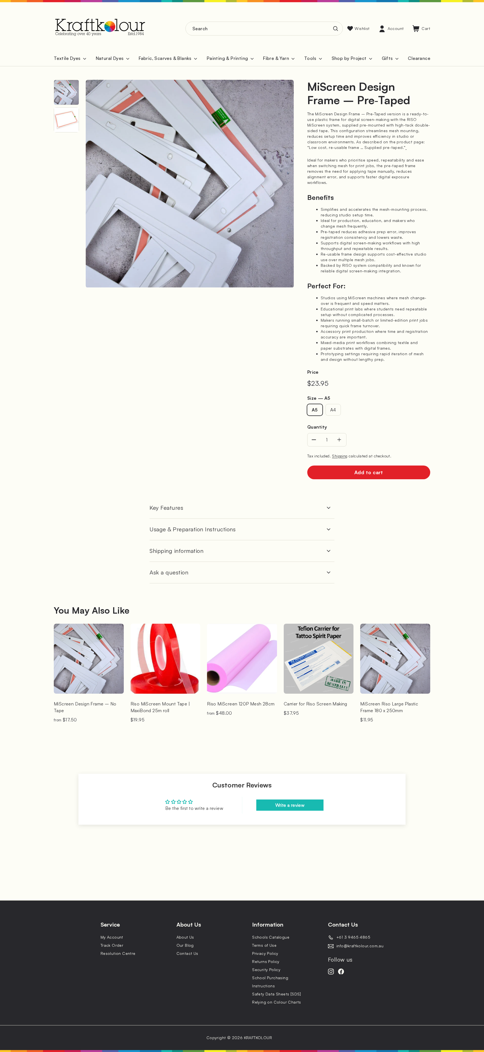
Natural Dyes (110, 58)
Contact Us (187, 953)
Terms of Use (264, 945)
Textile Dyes (68, 58)
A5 (315, 410)
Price (313, 372)
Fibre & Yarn (276, 58)
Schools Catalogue (270, 937)
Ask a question (169, 572)
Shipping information (176, 550)
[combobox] (264, 29)
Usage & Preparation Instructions (193, 529)
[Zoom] (190, 184)
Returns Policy (266, 961)
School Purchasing (270, 977)
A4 (333, 410)
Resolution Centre (118, 953)
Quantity (317, 427)
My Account (112, 937)
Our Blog (185, 945)
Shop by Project (350, 58)
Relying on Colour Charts (276, 1002)
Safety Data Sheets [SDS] (276, 994)
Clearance (419, 58)
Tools (311, 58)
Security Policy (266, 969)
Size (318, 398)
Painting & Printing (228, 58)
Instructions (263, 985)
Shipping (339, 455)
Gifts (388, 58)
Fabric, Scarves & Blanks (166, 58)
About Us (185, 937)
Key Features (166, 507)
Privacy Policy (265, 953)
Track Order (112, 945)
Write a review (290, 805)
